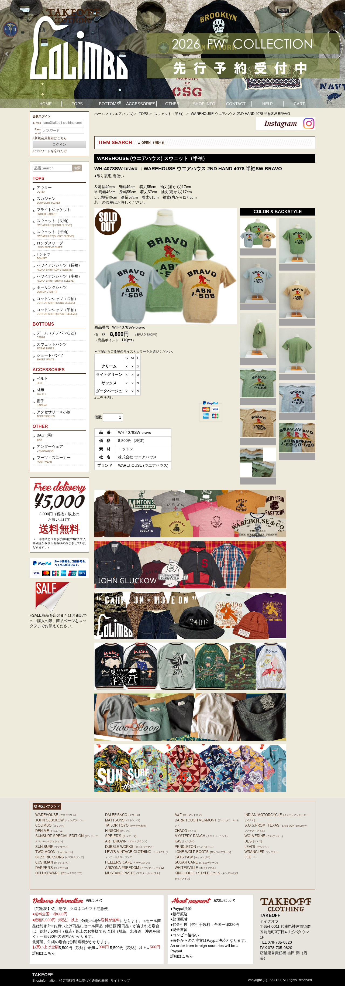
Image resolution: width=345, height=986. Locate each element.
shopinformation (44, 980)
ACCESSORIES (141, 103)
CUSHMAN (52, 862)
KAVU (184, 841)
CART (299, 103)
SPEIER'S (120, 836)
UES (253, 841)
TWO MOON (54, 852)
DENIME (49, 831)
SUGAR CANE (196, 862)
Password (37, 131)
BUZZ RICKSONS (59, 857)
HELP (267, 103)
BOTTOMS (109, 103)
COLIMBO (49, 825)
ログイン (59, 144)
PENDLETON (194, 847)
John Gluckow (59, 820)
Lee (250, 857)
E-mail (37, 122)
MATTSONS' (122, 820)
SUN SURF (51, 847)
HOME (45, 103)
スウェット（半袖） (169, 114)
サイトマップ (120, 980)
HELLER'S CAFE (127, 862)
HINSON (118, 831)
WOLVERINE (263, 836)
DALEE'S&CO (122, 815)
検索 (77, 168)
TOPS (77, 103)
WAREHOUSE (55, 815)
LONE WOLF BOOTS (203, 852)
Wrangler (261, 852)
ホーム (99, 114)
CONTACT (236, 103)
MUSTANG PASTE (132, 873)
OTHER (172, 103)
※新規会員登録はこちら (50, 138)
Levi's (256, 847)
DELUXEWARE (58, 873)
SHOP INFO (204, 103)
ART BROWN (126, 841)
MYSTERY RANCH (201, 836)
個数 (98, 417)
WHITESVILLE (195, 868)
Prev (7, 54)
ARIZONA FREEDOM (134, 868)
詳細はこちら (43, 953)
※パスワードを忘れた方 (50, 151)
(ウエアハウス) (121, 114)
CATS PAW (192, 857)
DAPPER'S (51, 868)
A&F (188, 815)
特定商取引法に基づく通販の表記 (83, 980)
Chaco (186, 831)
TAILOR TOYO (125, 825)
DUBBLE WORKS (129, 847)
